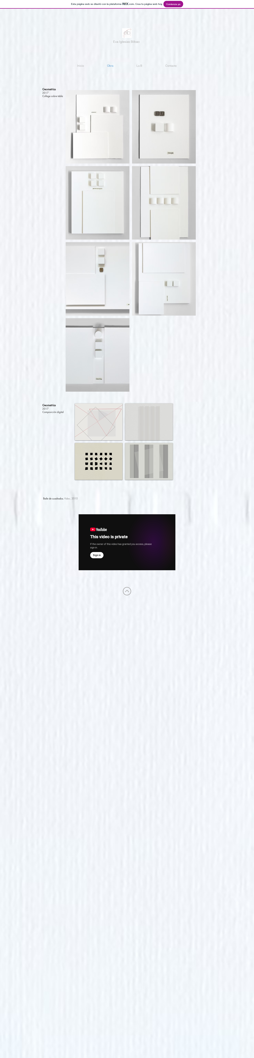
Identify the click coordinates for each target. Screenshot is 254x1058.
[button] (97, 127)
